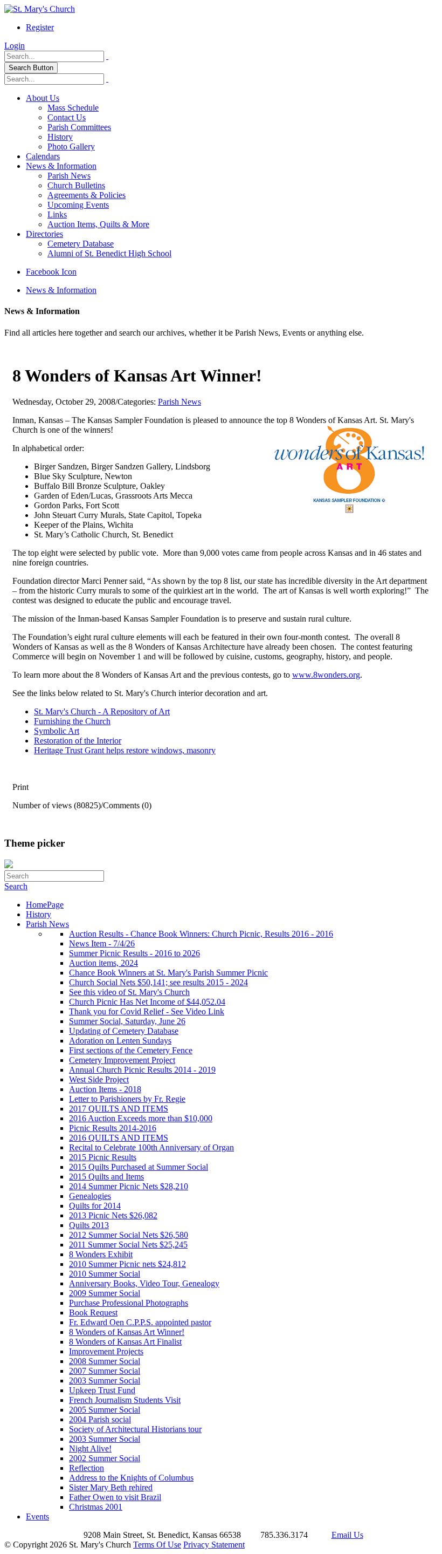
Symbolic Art (56, 730)
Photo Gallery (71, 146)
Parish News (69, 175)
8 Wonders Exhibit (101, 1254)
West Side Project (99, 1079)
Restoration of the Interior (77, 740)
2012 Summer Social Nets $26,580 (128, 1234)
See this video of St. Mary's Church (129, 992)
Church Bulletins (76, 185)
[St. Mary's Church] (39, 8)
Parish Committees (79, 127)
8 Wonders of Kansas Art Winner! (126, 1332)
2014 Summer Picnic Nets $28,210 (128, 1186)
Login (14, 45)
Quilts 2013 (89, 1225)
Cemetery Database (80, 243)
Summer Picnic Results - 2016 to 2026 (134, 953)
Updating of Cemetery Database (123, 1030)
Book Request (93, 1312)
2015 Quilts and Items (106, 1176)
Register (40, 27)
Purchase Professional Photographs (128, 1302)
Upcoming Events (78, 204)
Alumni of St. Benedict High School (109, 253)
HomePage (45, 904)
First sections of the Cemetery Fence (130, 1050)
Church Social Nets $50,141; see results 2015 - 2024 (158, 982)
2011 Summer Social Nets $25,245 (128, 1244)
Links (57, 214)
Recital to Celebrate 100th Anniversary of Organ (151, 1147)
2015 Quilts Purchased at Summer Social (138, 1166)
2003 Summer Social (104, 1380)
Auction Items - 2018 (105, 1089)
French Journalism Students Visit (125, 1400)
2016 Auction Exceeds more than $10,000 (140, 1118)
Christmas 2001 (95, 1506)
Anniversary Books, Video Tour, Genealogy (144, 1283)
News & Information (61, 166)
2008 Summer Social (104, 1361)
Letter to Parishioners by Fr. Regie (127, 1098)
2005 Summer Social (104, 1409)
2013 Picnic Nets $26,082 (113, 1215)
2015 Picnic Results (102, 1157)
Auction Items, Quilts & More (98, 224)
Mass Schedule (73, 107)
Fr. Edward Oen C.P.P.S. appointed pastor (140, 1322)
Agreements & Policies (86, 195)
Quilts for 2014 (95, 1205)
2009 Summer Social (104, 1293)
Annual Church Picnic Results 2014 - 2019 (142, 1069)
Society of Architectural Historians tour (135, 1429)
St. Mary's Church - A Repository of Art (102, 711)
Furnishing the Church (72, 721)
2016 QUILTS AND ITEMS (118, 1137)
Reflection (86, 1468)
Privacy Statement (214, 1544)
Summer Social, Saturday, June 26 (127, 1021)
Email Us (347, 1534)
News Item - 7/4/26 (102, 943)
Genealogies (90, 1196)
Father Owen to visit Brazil (115, 1497)
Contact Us (66, 117)
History (60, 136)
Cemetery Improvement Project (122, 1060)
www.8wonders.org (326, 674)
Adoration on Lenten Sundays (120, 1040)
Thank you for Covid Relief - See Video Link (146, 1011)
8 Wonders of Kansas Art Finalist (125, 1341)
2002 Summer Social (104, 1458)
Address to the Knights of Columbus (131, 1477)
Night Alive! (90, 1448)
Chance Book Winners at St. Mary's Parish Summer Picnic (168, 972)
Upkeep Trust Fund (102, 1390)
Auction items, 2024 (103, 962)
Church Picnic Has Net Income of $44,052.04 (147, 1001)
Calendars (43, 156)
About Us (42, 98)
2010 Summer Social (104, 1273)
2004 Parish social (100, 1419)
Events (37, 1516)
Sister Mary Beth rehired (111, 1487)
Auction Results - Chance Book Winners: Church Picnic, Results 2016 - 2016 (201, 933)
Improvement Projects (106, 1351)
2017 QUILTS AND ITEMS (118, 1108)
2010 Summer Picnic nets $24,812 (127, 1264)
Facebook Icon (51, 271)
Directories (44, 233)
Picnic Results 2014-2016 (112, 1128)
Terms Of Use (157, 1544)
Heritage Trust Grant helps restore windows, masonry (125, 750)
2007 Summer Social (104, 1370)
